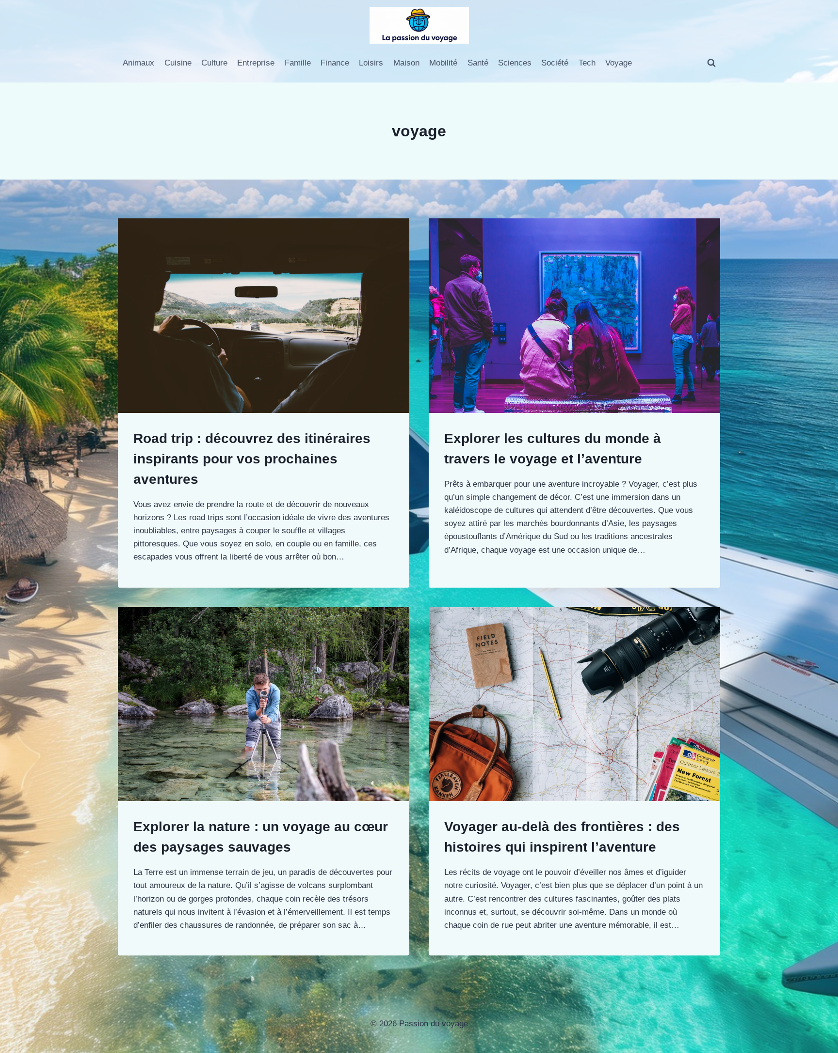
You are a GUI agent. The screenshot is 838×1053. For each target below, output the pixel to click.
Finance (335, 62)
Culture (214, 62)
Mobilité (443, 62)
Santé (477, 62)
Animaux (138, 62)
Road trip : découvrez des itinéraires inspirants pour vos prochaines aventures (252, 459)
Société (554, 62)
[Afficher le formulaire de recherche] (711, 63)
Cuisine (178, 62)
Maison (406, 62)
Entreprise (255, 62)
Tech (587, 62)
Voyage (618, 62)
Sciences (515, 62)
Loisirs (371, 62)
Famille (298, 62)
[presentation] (263, 315)
